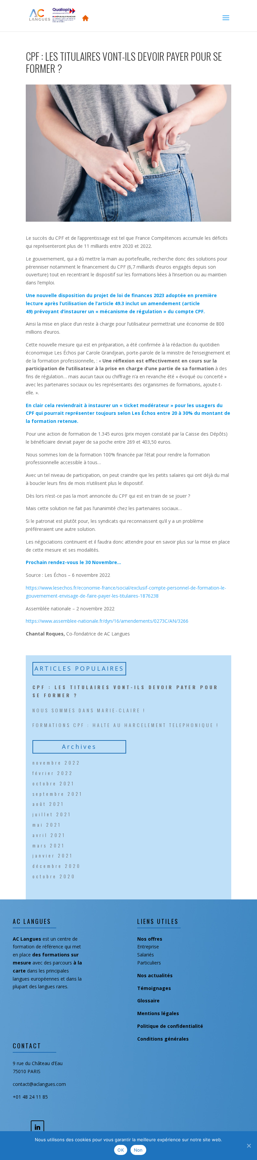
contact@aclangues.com (39, 1084)
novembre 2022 (56, 762)
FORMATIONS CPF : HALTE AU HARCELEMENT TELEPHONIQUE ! (125, 724)
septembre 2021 (57, 793)
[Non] (248, 1145)
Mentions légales (158, 1013)
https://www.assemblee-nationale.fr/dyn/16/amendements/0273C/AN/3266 (107, 621)
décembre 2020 (56, 865)
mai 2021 (46, 824)
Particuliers (149, 962)
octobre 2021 (53, 783)
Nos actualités (155, 975)
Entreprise (148, 946)
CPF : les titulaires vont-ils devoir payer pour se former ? (125, 691)
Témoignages (154, 988)
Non (138, 1150)
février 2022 (52, 772)
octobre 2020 (54, 876)
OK (120, 1150)
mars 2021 (48, 845)
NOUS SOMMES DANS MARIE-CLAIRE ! (89, 710)
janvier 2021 (52, 855)
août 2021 (48, 803)
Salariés (145, 954)
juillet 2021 (51, 814)
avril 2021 (49, 834)
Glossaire (148, 1000)
